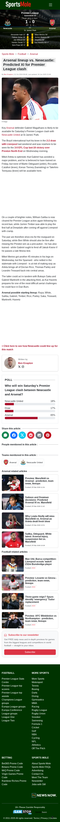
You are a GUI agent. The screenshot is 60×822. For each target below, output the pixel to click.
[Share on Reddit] (30, 435)
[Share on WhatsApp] (5, 435)
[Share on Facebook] (13, 435)
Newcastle (7, 28)
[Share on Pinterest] (47, 435)
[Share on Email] (39, 435)
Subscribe (30, 652)
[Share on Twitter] (22, 435)
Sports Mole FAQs (41, 767)
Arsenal (52, 28)
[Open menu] (50, 4)
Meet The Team (40, 777)
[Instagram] (23, 366)
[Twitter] (19, 366)
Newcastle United (11, 135)
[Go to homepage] (18, 4)
